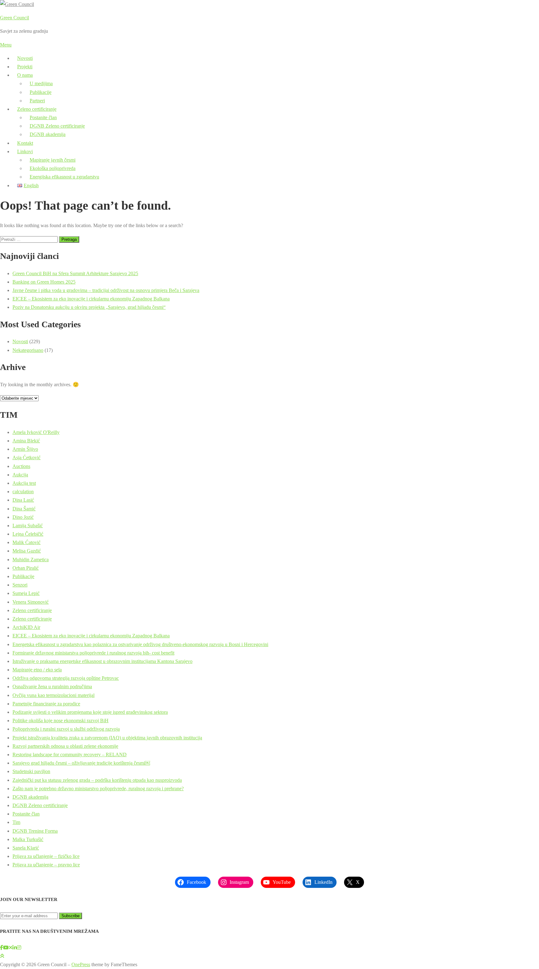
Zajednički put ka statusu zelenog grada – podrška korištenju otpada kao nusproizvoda (97, 780)
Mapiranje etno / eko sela (37, 669)
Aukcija (20, 474)
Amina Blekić (26, 440)
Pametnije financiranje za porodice (46, 703)
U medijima (41, 83)
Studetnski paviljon (31, 771)
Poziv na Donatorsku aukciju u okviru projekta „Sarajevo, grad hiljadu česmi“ (89, 307)
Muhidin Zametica (30, 559)
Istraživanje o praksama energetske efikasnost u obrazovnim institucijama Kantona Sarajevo (102, 661)
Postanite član (43, 117)
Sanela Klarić (25, 847)
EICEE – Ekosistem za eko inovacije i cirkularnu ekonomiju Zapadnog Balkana (91, 298)
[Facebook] (1, 947)
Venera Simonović (30, 602)
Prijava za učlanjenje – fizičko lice (46, 856)
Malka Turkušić (27, 839)
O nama (25, 75)
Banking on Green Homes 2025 (43, 282)
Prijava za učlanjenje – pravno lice (46, 864)
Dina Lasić (23, 500)
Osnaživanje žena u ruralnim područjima (52, 686)
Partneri (37, 100)
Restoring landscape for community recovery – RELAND (69, 754)
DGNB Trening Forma (35, 831)
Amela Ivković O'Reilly (36, 432)
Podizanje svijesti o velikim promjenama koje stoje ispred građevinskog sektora (90, 712)
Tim (16, 822)
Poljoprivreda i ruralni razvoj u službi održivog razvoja (66, 729)
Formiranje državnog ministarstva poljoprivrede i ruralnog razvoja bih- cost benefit (93, 652)
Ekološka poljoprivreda (52, 168)
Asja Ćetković (26, 457)
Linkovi (25, 151)
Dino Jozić (23, 517)
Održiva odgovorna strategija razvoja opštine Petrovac (65, 678)
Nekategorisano (27, 350)
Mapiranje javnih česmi (52, 160)
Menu (6, 44)
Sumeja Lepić (26, 593)
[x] (10, 947)
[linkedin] (14, 947)
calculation (23, 491)
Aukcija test (24, 483)
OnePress (80, 964)
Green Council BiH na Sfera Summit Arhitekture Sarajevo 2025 (75, 273)
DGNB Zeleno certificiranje (57, 126)
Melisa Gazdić (26, 550)
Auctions (21, 466)
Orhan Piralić (25, 568)
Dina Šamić (24, 508)
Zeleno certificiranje (36, 109)
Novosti (25, 58)
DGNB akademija (48, 134)
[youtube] (6, 947)
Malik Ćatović (26, 542)
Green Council (14, 17)
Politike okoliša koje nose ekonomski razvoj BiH (60, 720)
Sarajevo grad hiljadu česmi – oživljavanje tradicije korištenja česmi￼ (81, 763)
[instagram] (19, 947)
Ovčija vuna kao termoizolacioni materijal (53, 695)
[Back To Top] (2, 956)
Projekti (24, 66)
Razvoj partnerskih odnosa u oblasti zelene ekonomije (65, 746)
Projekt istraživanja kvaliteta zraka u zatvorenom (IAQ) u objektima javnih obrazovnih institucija (107, 737)
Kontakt (25, 143)
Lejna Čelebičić (27, 534)
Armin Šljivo (25, 449)
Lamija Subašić (27, 525)
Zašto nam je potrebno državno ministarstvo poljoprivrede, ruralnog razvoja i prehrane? (98, 788)
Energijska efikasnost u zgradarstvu (64, 176)
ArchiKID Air (26, 627)
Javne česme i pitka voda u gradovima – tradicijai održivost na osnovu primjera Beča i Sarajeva (105, 290)
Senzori (19, 584)
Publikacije (40, 92)
